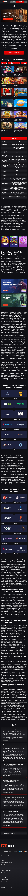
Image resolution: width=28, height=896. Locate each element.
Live (10, 63)
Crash (16, 63)
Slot (23, 63)
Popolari (3, 63)
